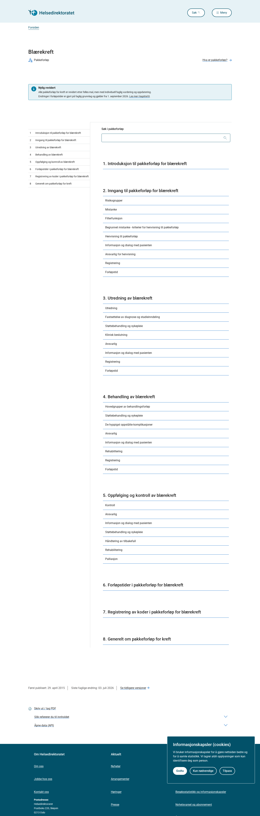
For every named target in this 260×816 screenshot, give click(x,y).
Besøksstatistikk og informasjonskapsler (200, 792)
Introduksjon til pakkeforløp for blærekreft (55, 132)
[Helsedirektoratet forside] (53, 13)
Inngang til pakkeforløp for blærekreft (53, 140)
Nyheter (115, 766)
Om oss (39, 766)
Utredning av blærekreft (45, 147)
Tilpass (227, 770)
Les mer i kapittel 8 (139, 96)
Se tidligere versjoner (133, 688)
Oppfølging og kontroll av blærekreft (52, 161)
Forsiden (33, 27)
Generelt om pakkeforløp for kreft (51, 183)
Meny (223, 12)
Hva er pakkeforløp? (215, 60)
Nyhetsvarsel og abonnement (193, 804)
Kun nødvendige (203, 770)
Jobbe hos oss (43, 779)
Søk (194, 12)
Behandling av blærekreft (46, 154)
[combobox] (166, 138)
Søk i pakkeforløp (113, 129)
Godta (180, 770)
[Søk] (225, 138)
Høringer (116, 792)
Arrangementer (120, 779)
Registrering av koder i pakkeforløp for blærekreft (59, 176)
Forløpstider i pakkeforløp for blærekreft (54, 169)
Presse (115, 804)
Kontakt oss (41, 792)
